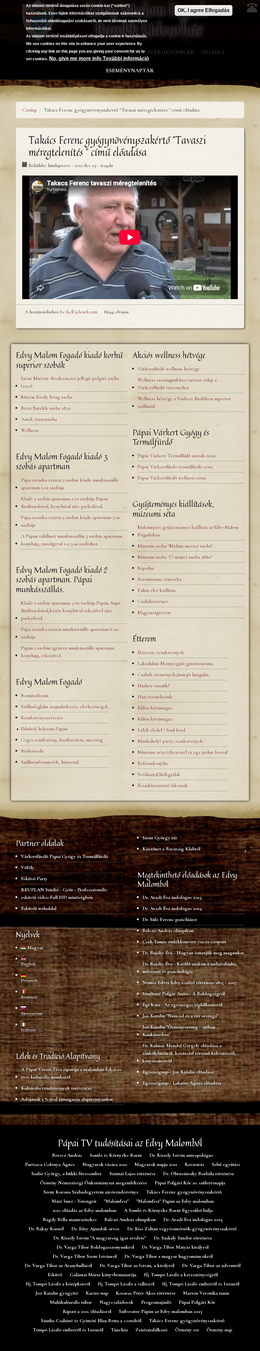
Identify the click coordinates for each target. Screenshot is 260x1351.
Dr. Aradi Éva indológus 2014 (172, 908)
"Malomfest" (116, 1201)
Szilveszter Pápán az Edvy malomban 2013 (160, 1311)
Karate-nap (97, 1293)
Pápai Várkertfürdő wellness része (172, 478)
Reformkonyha (152, 763)
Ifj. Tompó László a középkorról (58, 1284)
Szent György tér (159, 838)
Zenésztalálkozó (151, 1330)
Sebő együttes (226, 1164)
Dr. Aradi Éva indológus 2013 (172, 897)
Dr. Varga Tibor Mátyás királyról (175, 1247)
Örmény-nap (219, 1330)
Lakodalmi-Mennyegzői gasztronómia (175, 663)
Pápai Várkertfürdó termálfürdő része (175, 467)
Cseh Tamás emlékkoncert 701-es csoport (184, 941)
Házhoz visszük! (154, 685)
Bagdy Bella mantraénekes (70, 1219)
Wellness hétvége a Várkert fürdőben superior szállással (184, 402)
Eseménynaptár (130, 70)
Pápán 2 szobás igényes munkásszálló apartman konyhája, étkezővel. (67, 652)
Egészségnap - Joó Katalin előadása (178, 1072)
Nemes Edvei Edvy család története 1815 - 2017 (189, 982)
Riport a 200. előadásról (87, 1311)
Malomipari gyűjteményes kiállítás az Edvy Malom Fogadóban (188, 531)
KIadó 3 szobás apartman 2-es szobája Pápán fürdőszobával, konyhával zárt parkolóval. (64, 502)
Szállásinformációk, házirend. (50, 762)
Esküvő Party (34, 878)
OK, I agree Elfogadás (204, 10)
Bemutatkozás (35, 695)
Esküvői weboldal (38, 908)
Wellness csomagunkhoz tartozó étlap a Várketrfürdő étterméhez (177, 384)
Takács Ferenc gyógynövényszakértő (184, 1192)
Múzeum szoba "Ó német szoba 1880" (175, 557)
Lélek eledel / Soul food (161, 730)
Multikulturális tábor (71, 1302)
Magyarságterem (154, 612)
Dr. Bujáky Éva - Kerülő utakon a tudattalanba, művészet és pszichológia (189, 968)
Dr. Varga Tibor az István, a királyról (137, 1265)
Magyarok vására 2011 (104, 1164)
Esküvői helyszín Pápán (44, 729)
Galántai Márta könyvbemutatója (103, 1274)
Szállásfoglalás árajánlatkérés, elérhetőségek (64, 706)
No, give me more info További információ (99, 58)
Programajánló (156, 1302)
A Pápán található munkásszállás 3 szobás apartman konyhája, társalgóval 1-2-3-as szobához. (71, 540)
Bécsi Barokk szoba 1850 (46, 408)
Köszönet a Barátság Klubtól (171, 849)
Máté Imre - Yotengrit (74, 1201)
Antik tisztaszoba (39, 419)
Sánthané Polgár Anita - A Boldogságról (183, 993)
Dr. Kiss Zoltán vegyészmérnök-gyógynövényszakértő (182, 1229)
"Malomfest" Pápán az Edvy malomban (175, 1201)
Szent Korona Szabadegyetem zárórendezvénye (91, 1192)
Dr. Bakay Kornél (46, 1229)
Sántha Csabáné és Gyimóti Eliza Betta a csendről (91, 1320)
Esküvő (55, 1274)
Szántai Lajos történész (132, 1173)
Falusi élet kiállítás (157, 590)
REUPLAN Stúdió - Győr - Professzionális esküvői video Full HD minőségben (64, 893)
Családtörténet (153, 601)
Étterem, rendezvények (161, 652)
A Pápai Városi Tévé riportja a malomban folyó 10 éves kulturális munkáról (71, 1073)
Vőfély (27, 867)
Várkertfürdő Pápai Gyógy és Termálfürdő (64, 856)
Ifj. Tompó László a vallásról (126, 1284)
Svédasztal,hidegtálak (159, 774)
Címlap (29, 110)
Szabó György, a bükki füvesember (66, 1173)
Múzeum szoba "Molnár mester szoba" (175, 546)
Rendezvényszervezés (42, 717)
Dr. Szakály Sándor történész (183, 1238)
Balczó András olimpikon (168, 930)
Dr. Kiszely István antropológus (181, 1155)
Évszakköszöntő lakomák (163, 785)
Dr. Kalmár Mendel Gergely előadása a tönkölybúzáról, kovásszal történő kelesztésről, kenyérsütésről (189, 1053)
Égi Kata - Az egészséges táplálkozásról (182, 1005)
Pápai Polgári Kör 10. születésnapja (190, 1183)
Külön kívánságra (155, 708)
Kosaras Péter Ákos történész (145, 1293)
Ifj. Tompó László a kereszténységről (181, 1274)
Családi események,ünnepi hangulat (173, 674)
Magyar (34, 947)
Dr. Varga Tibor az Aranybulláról (58, 1265)
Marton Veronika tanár (206, 1293)
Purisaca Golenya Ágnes (50, 1164)
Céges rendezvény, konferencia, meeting (62, 740)
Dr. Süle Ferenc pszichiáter (169, 919)
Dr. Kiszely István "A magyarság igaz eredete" (99, 1238)
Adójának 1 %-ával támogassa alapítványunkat (67, 1099)
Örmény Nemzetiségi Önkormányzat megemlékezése (93, 1183)
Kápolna (146, 568)
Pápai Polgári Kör (197, 1302)
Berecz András (67, 1155)
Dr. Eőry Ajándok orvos (95, 1229)
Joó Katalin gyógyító (57, 1293)
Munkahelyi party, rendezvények (170, 741)
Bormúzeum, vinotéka (159, 579)
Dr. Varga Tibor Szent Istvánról (85, 1256)
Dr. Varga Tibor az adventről (211, 1265)
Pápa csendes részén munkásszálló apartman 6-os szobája (69, 633)
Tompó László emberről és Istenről (68, 1330)
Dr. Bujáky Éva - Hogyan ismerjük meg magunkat (193, 953)
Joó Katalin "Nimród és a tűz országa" (180, 1016)
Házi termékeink (155, 697)
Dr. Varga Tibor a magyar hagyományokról (168, 1256)
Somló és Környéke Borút (116, 1155)
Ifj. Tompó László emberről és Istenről (200, 1284)
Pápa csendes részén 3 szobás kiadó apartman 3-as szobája (70, 521)
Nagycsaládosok (116, 1302)
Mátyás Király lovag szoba (46, 397)
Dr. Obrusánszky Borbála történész (198, 1173)
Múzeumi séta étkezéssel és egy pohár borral (182, 752)
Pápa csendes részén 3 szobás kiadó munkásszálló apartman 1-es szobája (70, 484)
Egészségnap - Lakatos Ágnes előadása (181, 1083)
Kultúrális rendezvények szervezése (56, 1088)
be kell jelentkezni (79, 312)
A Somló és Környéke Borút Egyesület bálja (168, 1210)
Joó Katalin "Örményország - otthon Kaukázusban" (178, 1031)
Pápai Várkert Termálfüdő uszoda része (177, 455)
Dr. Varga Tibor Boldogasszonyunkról (95, 1247)
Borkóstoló (32, 751)
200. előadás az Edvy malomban (84, 1210)
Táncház (119, 1330)
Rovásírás (194, 1164)
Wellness (30, 430)
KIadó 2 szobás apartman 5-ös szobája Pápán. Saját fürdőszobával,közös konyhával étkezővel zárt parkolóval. (70, 610)
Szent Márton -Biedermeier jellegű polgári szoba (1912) (70, 382)
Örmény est (187, 1330)
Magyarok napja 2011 (155, 1164)
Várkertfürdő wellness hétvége (169, 369)
